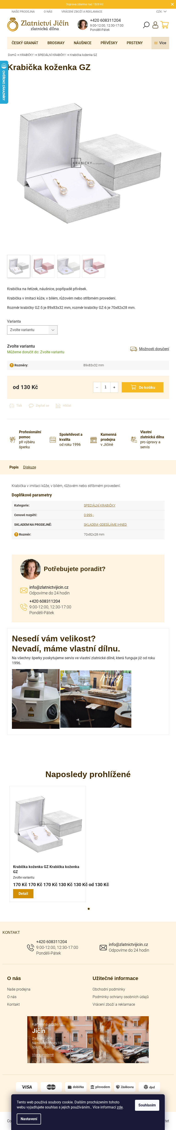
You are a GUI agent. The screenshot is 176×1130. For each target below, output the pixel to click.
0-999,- (89, 515)
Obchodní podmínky (109, 989)
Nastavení (29, 1119)
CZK (159, 11)
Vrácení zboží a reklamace (81, 11)
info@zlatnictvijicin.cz (49, 587)
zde (120, 1107)
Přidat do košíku (142, 387)
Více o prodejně (43, 1054)
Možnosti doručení (154, 349)
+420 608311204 (44, 601)
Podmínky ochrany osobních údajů (121, 997)
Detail (23, 893)
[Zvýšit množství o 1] (114, 387)
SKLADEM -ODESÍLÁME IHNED (105, 524)
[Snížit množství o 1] (97, 387)
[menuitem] (25, 43)
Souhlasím (147, 1105)
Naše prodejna (23, 11)
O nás (48, 11)
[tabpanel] (47, 844)
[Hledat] (146, 25)
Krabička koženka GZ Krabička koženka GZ (46, 869)
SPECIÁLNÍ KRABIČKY (99, 505)
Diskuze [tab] (29, 467)
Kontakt (13, 1004)
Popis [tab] (14, 467)
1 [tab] (89, 909)
